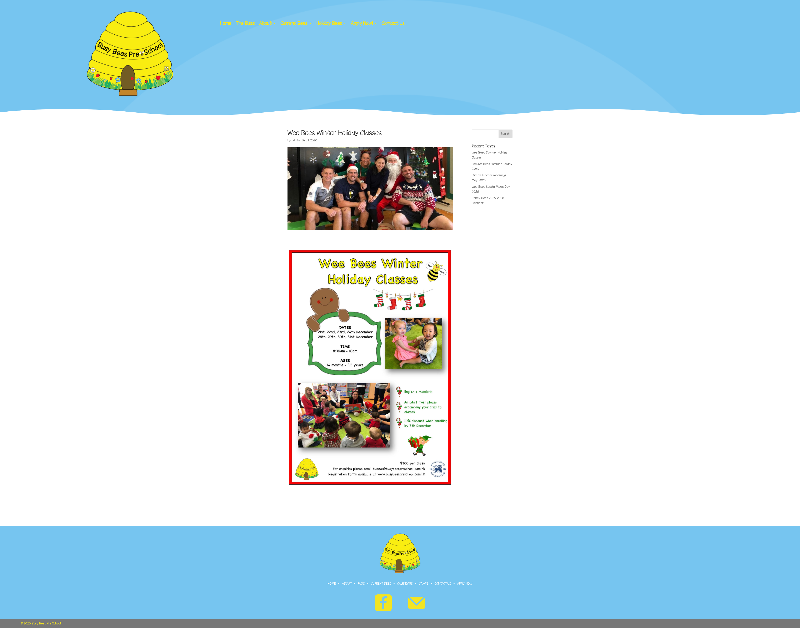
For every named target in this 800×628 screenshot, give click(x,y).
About (265, 24)
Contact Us (393, 24)
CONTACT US (443, 583)
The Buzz (245, 24)
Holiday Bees (329, 24)
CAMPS (423, 583)
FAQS (361, 583)
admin (296, 140)
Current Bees (294, 24)
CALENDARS (405, 583)
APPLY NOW (464, 583)
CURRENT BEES (380, 583)
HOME (332, 583)
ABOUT (347, 583)
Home (225, 24)
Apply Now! (362, 24)
